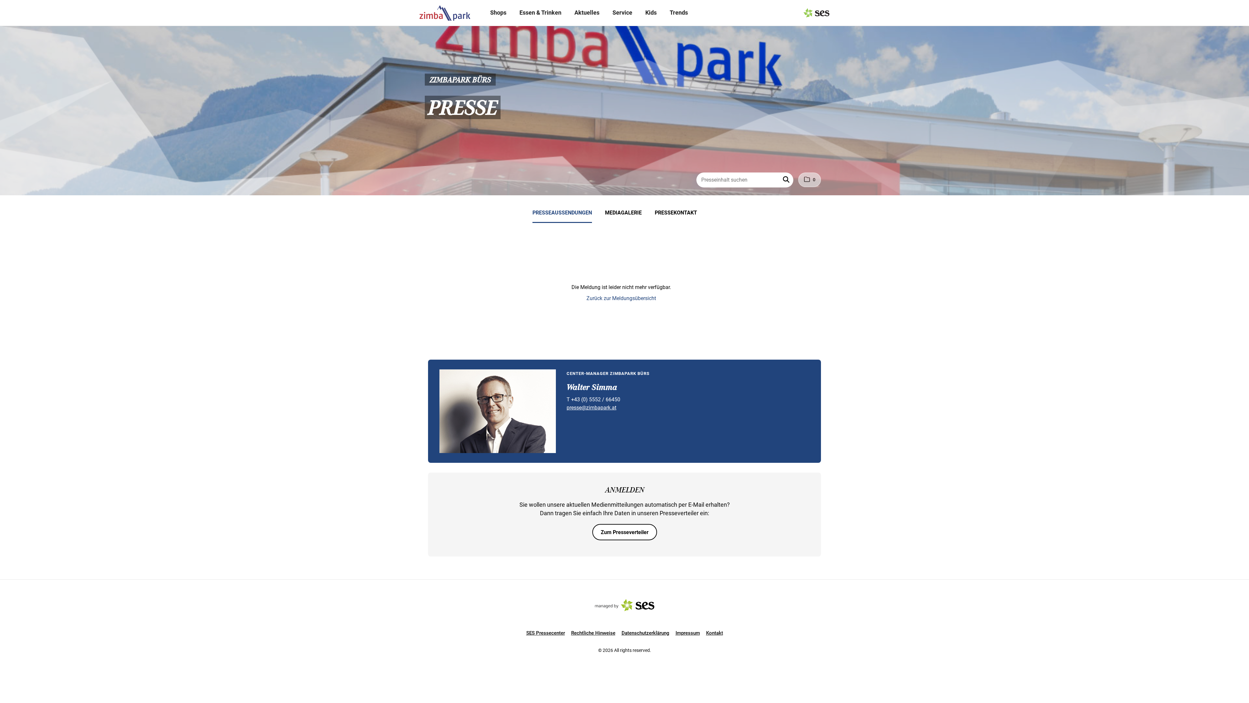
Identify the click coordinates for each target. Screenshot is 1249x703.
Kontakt (714, 633)
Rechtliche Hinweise (593, 633)
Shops (498, 12)
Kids (651, 12)
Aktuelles (586, 12)
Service (622, 12)
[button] (786, 179)
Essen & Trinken (540, 12)
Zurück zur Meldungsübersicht (621, 298)
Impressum (688, 633)
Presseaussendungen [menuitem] (562, 213)
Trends (679, 12)
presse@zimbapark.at (591, 408)
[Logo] (445, 13)
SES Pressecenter (545, 633)
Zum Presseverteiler (625, 532)
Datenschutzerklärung (645, 633)
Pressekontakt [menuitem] (676, 213)
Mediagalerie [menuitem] (623, 213)
